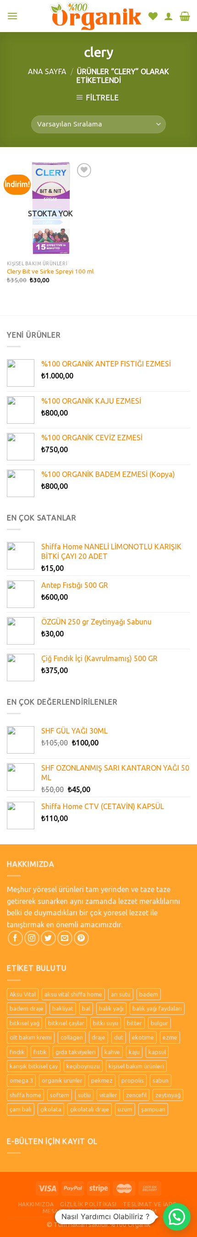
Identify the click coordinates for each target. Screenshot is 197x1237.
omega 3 (21, 1080)
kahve (112, 1052)
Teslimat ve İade (149, 1204)
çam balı (21, 1109)
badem (148, 994)
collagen (71, 1037)
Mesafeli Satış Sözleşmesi (84, 1211)
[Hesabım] (168, 16)
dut (118, 1037)
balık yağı (111, 1008)
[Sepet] (185, 16)
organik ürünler (62, 1080)
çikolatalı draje (89, 1109)
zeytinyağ (168, 1095)
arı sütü (121, 994)
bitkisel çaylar (66, 1023)
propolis (132, 1080)
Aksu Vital (23, 994)
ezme (170, 1037)
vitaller (108, 1095)
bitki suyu (105, 1023)
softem (59, 1095)
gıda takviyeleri (75, 1052)
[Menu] (12, 16)
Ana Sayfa (47, 71)
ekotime (143, 1037)
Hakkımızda (36, 1204)
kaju (134, 1052)
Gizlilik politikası (88, 1204)
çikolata (50, 1109)
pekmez (102, 1080)
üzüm (125, 1109)
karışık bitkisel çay (34, 1066)
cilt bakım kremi (31, 1037)
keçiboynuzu (83, 1066)
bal (86, 1008)
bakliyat (62, 1008)
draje (98, 1037)
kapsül (157, 1052)
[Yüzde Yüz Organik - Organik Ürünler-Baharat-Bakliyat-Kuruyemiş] (96, 16)
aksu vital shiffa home (73, 994)
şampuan (153, 1109)
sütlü (84, 1095)
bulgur (159, 1023)
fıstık (40, 1052)
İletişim (144, 1211)
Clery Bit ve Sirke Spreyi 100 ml (50, 271)
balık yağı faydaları (157, 1008)
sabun (161, 1080)
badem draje (27, 1008)
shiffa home (25, 1095)
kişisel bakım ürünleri (136, 1066)
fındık (17, 1052)
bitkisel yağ (24, 1023)
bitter (134, 1023)
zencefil (136, 1095)
